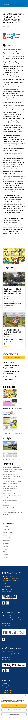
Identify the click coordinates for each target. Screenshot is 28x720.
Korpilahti (6, 529)
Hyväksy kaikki (14, 706)
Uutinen (5, 557)
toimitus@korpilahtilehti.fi (10, 578)
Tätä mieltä (6, 546)
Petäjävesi (6, 543)
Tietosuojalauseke (13, 717)
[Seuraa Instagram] (7, 602)
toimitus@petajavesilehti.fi (10, 654)
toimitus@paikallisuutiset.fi (10, 618)
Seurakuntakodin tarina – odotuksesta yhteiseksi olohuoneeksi (10, 489)
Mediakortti (6, 686)
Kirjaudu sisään (14, 357)
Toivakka (5, 552)
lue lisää (6, 307)
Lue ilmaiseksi (7, 532)
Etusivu (4, 683)
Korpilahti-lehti (7, 690)
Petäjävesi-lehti (7, 692)
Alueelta (5, 526)
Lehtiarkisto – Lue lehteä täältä (12, 408)
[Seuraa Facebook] (3, 602)
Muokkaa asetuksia (14, 714)
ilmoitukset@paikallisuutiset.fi (11, 620)
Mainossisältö (7, 538)
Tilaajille (5, 549)
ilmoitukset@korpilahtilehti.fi (11, 580)
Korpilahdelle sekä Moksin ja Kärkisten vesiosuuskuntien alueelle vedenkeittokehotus (12, 291)
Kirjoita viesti (6, 586)
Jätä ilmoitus (6, 584)
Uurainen (6, 555)
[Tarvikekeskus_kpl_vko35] (14, 264)
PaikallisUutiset (7, 688)
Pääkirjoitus (6, 540)
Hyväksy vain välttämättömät (14, 710)
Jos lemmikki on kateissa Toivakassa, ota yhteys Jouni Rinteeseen (13, 332)
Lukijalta (5, 535)
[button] (26, 696)
